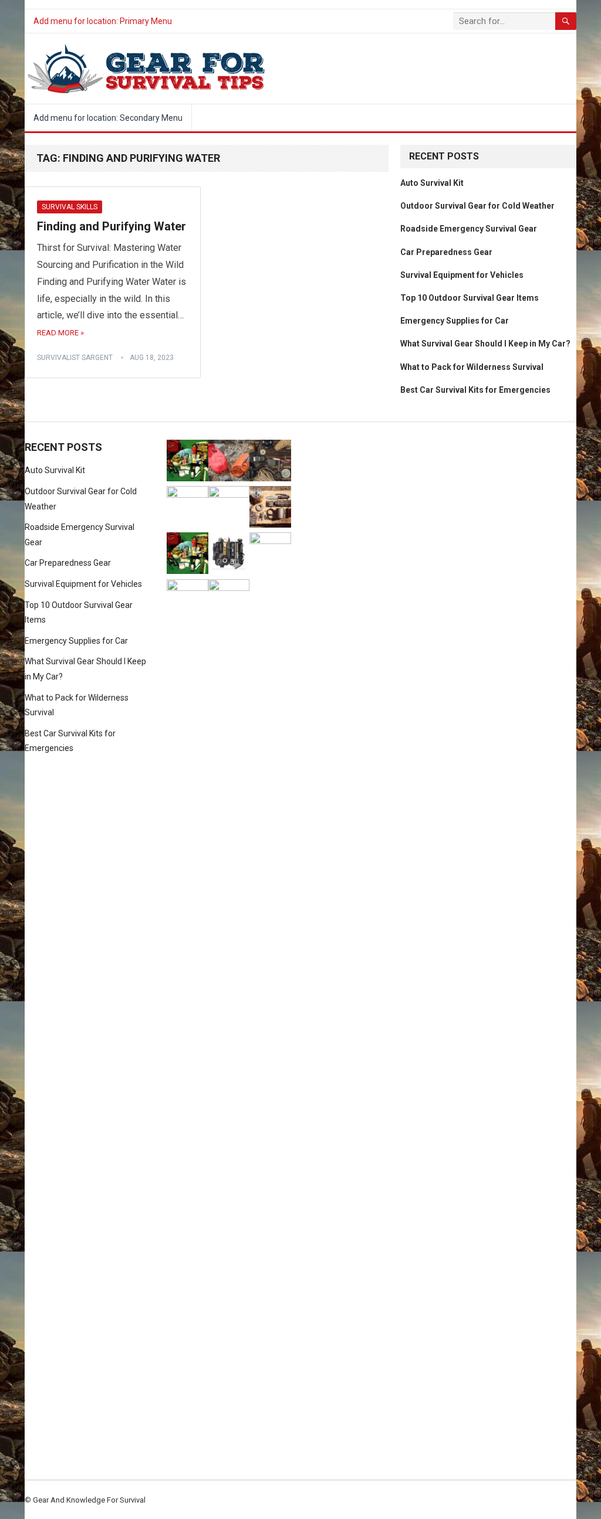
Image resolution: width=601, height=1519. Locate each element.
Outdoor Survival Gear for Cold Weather (477, 205)
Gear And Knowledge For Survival (89, 1500)
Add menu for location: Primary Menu (102, 21)
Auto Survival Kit (432, 183)
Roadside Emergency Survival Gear (468, 228)
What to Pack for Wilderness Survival (471, 367)
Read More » (60, 332)
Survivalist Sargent (75, 358)
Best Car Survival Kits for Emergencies (475, 390)
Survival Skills (69, 207)
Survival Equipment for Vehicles (462, 275)
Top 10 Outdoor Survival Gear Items (469, 298)
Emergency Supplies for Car (454, 320)
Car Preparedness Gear (446, 252)
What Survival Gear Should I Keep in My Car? (485, 343)
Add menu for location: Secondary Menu (108, 118)
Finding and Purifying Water (111, 226)
